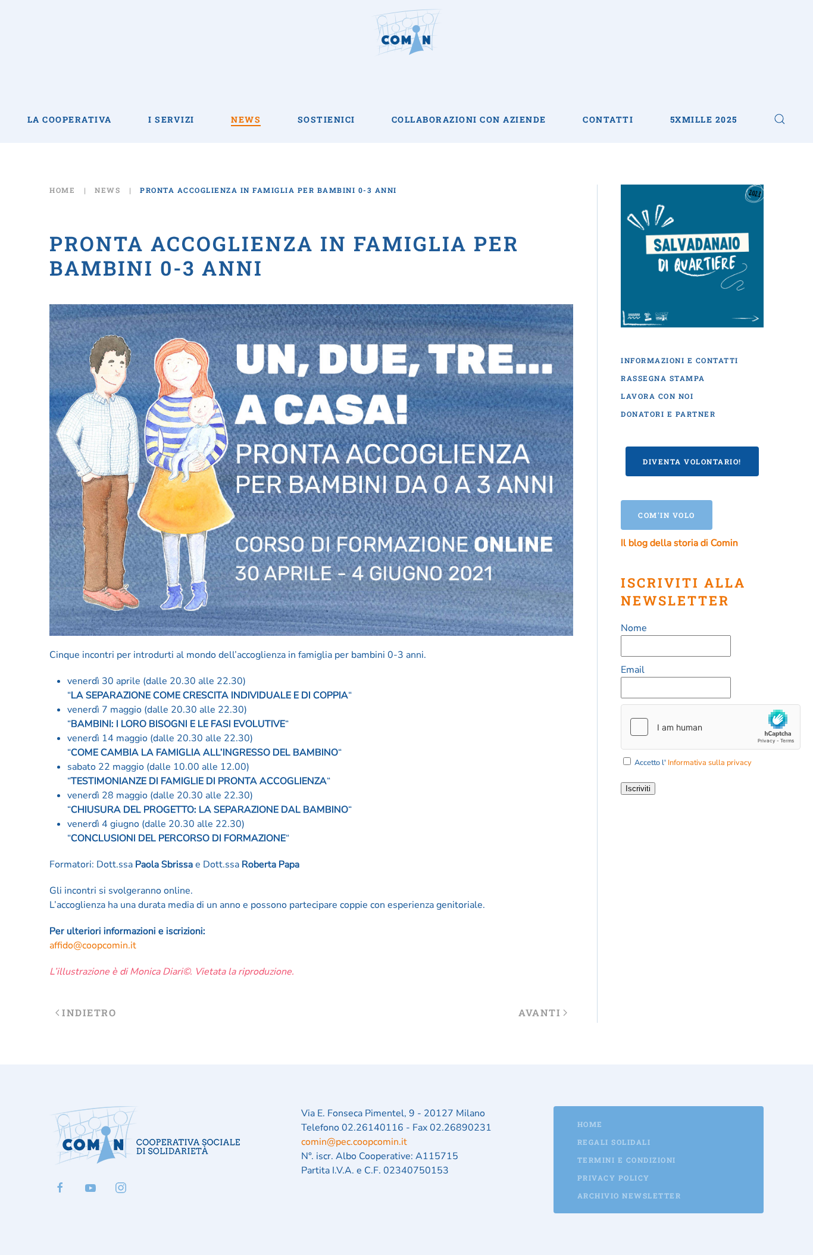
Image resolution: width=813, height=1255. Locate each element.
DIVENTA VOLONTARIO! (692, 461)
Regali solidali (614, 1142)
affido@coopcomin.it (92, 945)
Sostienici (326, 119)
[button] (780, 119)
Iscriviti (638, 788)
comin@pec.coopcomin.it (354, 1141)
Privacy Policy (613, 1177)
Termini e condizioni (626, 1160)
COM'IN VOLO (666, 515)
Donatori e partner (668, 414)
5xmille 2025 (703, 119)
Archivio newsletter (629, 1195)
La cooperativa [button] (69, 119)
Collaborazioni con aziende (469, 119)
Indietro (89, 1012)
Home (590, 1124)
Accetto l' (692, 762)
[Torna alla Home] (406, 32)
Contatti (608, 119)
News (246, 119)
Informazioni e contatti (680, 360)
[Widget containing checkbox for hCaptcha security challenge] (711, 727)
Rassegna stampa (663, 378)
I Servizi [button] (171, 119)
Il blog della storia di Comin (679, 543)
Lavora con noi (657, 396)
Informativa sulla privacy (710, 762)
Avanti (539, 1012)
